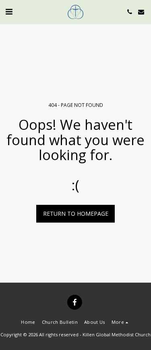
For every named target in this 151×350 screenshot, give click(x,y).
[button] (9, 11)
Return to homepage (75, 213)
